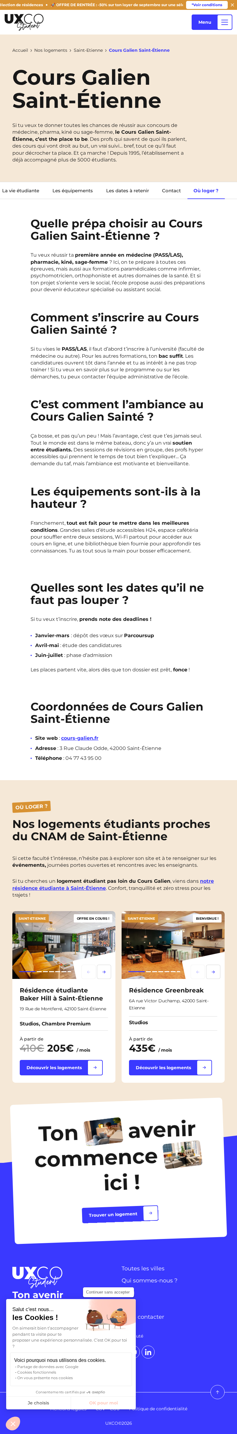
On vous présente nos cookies (45, 1377)
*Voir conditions (207, 4)
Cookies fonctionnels (36, 1372)
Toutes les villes (143, 1268)
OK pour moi (103, 1403)
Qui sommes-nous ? (149, 1280)
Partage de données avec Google (47, 1366)
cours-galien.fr (79, 738)
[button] (13, 1423)
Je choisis (38, 1403)
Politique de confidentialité (158, 1409)
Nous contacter (143, 1317)
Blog (128, 1292)
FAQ (127, 1304)
